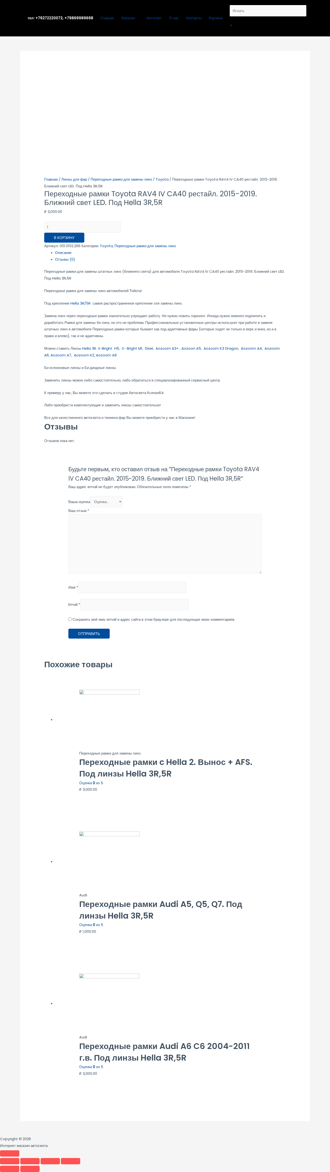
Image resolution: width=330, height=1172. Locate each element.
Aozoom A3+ (167, 348)
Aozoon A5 (191, 348)
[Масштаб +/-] (70, 1161)
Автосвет (154, 17)
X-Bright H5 (108, 348)
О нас (174, 17)
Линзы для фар (74, 179)
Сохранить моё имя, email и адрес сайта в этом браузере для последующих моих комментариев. (153, 619)
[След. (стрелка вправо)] (30, 1169)
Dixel (149, 348)
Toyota (162, 179)
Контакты (194, 17)
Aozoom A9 (106, 355)
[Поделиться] (30, 1161)
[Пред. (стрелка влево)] (9, 1169)
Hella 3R (89, 348)
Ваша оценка (79, 501)
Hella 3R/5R (80, 303)
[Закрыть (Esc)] (9, 1161)
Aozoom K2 (84, 355)
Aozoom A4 (251, 348)
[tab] (170, 252)
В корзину (64, 237)
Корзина (215, 17)
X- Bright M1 (132, 348)
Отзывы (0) (65, 259)
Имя (73, 587)
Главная (107, 17)
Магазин (128, 17)
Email (74, 604)
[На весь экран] (50, 1161)
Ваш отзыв (78, 510)
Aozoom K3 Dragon (221, 348)
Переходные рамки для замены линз (121, 179)
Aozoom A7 (60, 355)
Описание (63, 252)
